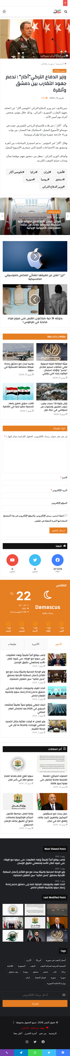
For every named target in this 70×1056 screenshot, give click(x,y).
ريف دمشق (13, 971)
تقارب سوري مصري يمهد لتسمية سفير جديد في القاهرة (18, 405)
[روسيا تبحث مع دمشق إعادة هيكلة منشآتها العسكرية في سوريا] (18, 352)
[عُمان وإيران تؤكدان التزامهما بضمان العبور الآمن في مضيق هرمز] (57, 910)
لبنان (28, 977)
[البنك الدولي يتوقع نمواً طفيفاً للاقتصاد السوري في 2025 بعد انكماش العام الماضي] (57, 709)
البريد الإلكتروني (59, 490)
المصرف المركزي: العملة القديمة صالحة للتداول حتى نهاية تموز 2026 (53, 780)
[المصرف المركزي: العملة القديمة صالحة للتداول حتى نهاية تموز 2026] (52, 764)
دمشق (59, 179)
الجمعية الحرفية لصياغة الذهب (53, 966)
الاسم (63, 477)
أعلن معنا (18, 1033)
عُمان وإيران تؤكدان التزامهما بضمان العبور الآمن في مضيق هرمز (35, 224)
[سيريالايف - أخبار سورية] (57, 11)
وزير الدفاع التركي (52, 186)
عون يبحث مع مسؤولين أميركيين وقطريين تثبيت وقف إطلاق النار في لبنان (52, 817)
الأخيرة (35, 644)
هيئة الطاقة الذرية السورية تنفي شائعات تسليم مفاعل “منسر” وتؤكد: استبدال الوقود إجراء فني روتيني (53, 369)
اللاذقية (10, 966)
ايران (46, 172)
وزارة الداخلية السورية (56, 983)
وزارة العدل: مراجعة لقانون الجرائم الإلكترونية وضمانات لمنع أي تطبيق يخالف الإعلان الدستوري (18, 819)
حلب (55, 971)
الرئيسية (60, 63)
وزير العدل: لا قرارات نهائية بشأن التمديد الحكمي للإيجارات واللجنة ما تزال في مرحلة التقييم (25, 725)
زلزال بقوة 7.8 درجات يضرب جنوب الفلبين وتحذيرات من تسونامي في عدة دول (54, 406)
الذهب (32, 966)
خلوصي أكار (15, 172)
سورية (29, 179)
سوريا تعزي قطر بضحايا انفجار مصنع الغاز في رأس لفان (18, 778)
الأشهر (58, 644)
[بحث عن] (65, 12)
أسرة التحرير (31, 1033)
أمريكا (38, 960)
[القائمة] (4, 12)
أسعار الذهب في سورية (56, 960)
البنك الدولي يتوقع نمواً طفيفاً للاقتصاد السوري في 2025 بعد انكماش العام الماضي (24, 708)
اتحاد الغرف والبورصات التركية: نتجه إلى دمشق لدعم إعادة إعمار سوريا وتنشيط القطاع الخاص (25, 692)
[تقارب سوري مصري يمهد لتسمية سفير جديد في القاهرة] (18, 391)
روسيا (44, 179)
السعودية (21, 966)
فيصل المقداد (40, 977)
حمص (45, 971)
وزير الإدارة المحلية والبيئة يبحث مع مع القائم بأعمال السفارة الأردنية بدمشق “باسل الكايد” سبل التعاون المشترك (25, 675)
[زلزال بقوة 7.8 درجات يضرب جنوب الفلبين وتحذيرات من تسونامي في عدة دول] (51, 391)
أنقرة (60, 172)
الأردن (28, 960)
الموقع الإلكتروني (59, 503)
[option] (35, 216)
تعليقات (12, 644)
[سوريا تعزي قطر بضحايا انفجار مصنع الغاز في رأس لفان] (18, 764)
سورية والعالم (47, 63)
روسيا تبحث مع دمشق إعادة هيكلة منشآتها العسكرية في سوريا (19, 367)
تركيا (33, 172)
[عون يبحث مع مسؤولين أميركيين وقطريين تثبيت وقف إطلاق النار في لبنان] (52, 801)
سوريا (63, 977)
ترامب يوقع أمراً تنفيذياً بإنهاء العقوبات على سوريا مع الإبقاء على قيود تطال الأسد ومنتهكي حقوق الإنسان (25, 659)
